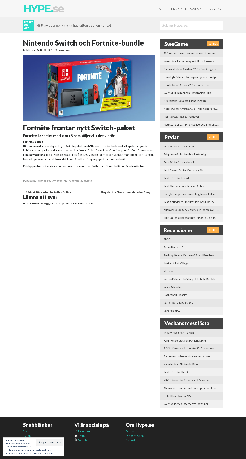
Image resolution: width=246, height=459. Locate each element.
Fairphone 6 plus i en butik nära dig (185, 154)
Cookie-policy (50, 453)
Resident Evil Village (176, 263)
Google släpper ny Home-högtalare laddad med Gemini (193, 194)
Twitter (82, 435)
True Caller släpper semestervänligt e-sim (190, 217)
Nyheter (56, 180)
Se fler (213, 43)
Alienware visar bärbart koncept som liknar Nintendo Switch (193, 388)
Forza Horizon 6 (173, 247)
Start (26, 431)
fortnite (77, 180)
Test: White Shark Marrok (179, 162)
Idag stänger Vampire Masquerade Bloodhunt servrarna (193, 124)
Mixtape (168, 271)
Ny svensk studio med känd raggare (185, 101)
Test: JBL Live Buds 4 (176, 178)
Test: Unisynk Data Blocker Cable (184, 186)
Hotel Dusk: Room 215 (177, 396)
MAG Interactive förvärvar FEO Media (186, 380)
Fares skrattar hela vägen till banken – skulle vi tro (193, 61)
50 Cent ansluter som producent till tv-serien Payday (193, 53)
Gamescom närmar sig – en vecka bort (187, 356)
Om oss (130, 431)
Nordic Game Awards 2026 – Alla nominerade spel (193, 108)
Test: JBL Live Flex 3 (176, 372)
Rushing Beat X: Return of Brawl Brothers (189, 255)
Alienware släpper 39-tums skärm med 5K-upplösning (193, 210)
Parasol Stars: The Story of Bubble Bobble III (191, 279)
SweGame (198, 9)
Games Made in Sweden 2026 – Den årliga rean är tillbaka (193, 69)
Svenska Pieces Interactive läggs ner (186, 404)
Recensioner (176, 9)
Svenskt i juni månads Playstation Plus (187, 93)
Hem (158, 9)
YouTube (83, 440)
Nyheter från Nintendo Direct (182, 364)
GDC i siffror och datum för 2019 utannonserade (193, 348)
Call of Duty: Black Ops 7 (178, 303)
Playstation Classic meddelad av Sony (125, 192)
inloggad (47, 203)
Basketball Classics (175, 295)
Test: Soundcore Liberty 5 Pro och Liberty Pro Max (193, 202)
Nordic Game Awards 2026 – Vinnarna (186, 85)
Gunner (66, 50)
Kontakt (130, 440)
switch (88, 180)
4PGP (167, 239)
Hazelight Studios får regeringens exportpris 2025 (193, 77)
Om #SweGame (135, 435)
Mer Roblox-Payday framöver (181, 116)
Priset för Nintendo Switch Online (49, 192)
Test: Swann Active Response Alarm (185, 170)
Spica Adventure (173, 287)
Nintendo (44, 180)
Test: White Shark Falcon (179, 146)
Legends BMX (172, 310)
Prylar (215, 9)
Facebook (84, 431)
